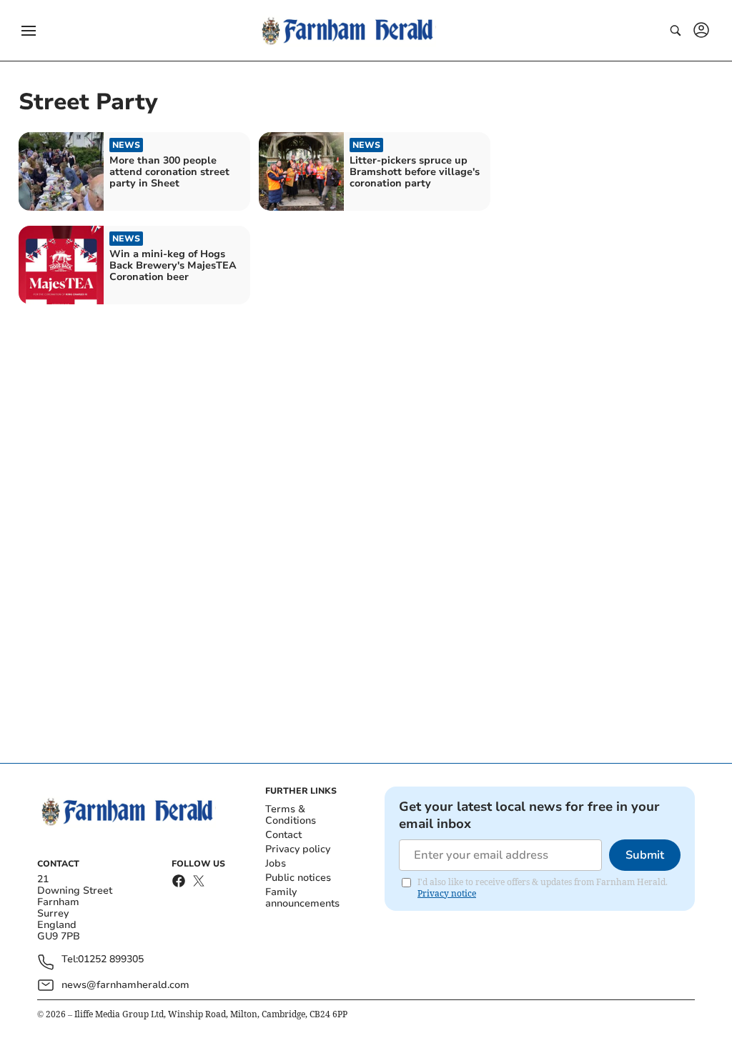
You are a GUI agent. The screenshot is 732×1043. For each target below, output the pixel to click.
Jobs (275, 863)
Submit (644, 855)
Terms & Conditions (290, 814)
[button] (28, 31)
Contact (283, 835)
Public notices (298, 877)
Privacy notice (446, 893)
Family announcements (302, 897)
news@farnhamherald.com (125, 985)
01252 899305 (111, 960)
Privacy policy (297, 849)
